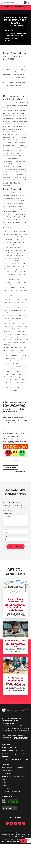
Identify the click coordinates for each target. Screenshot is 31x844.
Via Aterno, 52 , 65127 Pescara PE (15, 760)
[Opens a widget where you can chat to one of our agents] (24, 841)
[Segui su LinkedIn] (19, 823)
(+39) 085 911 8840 (21, 737)
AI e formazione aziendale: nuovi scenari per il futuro (15, 681)
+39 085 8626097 (9, 748)
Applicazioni (6, 789)
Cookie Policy (7, 774)
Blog (3, 780)
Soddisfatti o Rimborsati (11, 792)
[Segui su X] (15, 823)
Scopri (11, 441)
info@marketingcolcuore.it (13, 754)
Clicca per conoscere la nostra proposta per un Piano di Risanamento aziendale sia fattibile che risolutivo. (14, 407)
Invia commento (15, 546)
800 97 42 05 (8, 751)
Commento (7, 513)
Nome (5, 529)
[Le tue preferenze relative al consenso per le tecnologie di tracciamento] (28, 841)
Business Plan (20, 612)
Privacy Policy (7, 771)
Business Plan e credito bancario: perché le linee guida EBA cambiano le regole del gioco (16, 604)
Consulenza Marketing (15, 33)
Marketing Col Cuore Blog (15, 615)
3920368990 (7, 757)
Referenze (5, 783)
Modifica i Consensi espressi (13, 777)
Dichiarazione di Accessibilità (13, 768)
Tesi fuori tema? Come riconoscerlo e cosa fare (15, 643)
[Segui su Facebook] (7, 823)
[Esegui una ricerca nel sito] (25, 2)
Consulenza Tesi (20, 648)
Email (5, 536)
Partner (4, 786)
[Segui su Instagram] (11, 823)
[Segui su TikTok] (23, 823)
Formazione (9, 649)
